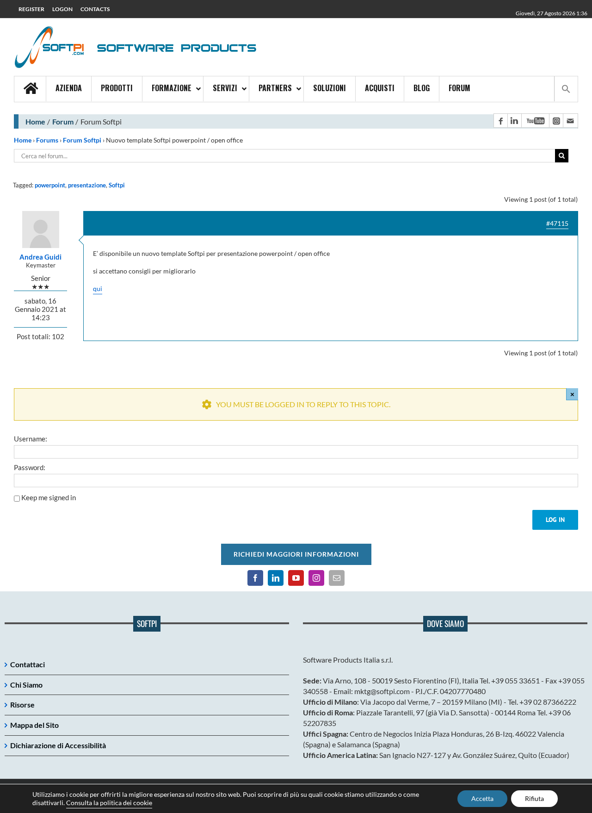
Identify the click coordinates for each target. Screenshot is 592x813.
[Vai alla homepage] (30, 89)
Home (35, 121)
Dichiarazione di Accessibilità (58, 745)
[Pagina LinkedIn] (514, 120)
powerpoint (50, 185)
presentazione (87, 185)
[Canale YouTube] (535, 120)
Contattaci (27, 664)
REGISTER (31, 9)
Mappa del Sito (34, 724)
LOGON (62, 9)
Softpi (117, 185)
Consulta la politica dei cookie (109, 803)
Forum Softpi (82, 140)
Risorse (22, 704)
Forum (63, 121)
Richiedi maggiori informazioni (296, 554)
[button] (566, 88)
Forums (47, 140)
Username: (30, 438)
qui (97, 288)
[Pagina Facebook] (500, 120)
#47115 (557, 223)
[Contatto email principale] (570, 120)
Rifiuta (534, 798)
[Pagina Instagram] (556, 120)
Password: (29, 467)
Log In (555, 519)
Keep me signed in (48, 497)
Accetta (482, 798)
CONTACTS (95, 9)
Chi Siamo (26, 684)
